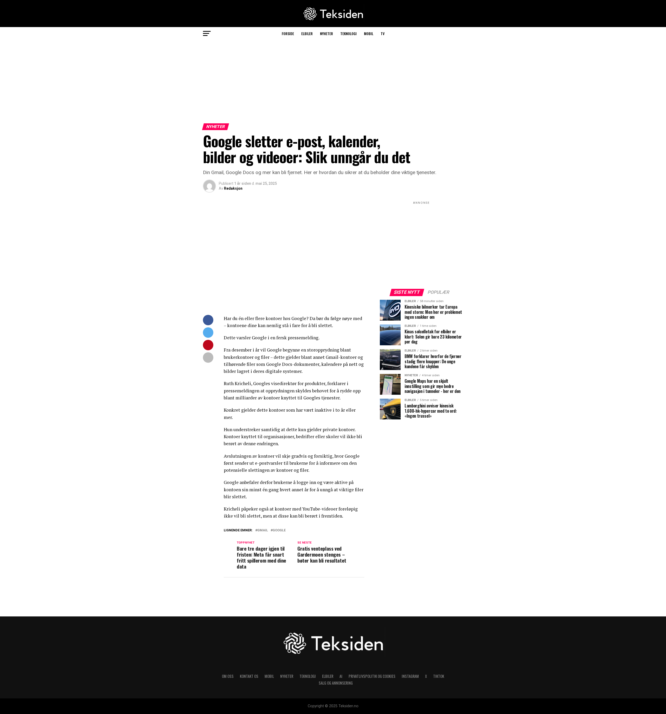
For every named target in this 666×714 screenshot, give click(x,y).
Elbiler (307, 33)
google (279, 530)
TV (383, 33)
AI (341, 676)
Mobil (368, 33)
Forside (288, 33)
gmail (262, 530)
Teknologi (348, 33)
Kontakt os (249, 676)
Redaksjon (233, 188)
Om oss (228, 676)
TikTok (438, 676)
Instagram (410, 676)
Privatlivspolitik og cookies (372, 676)
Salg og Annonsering (336, 683)
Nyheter (326, 33)
